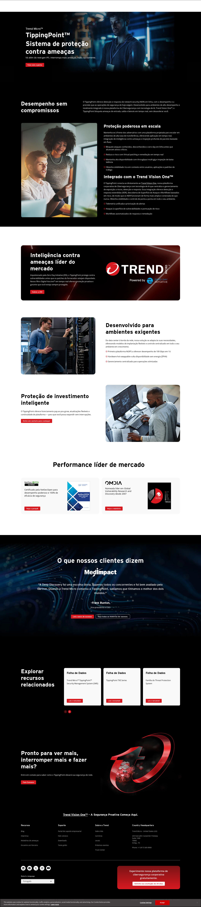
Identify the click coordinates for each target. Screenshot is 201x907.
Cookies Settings (146, 903)
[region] (100, 903)
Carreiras (98, 836)
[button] (69, 711)
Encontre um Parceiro (29, 845)
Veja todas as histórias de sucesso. (113, 617)
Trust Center (100, 850)
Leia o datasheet (75, 701)
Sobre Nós (99, 831)
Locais (97, 840)
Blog (22, 831)
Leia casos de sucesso (82, 617)
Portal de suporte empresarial (69, 831)
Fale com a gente (35, 65)
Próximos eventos (102, 845)
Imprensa (24, 836)
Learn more (55, 904)
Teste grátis (62, 845)
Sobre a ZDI (37, 292)
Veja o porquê (32, 508)
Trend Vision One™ (75, 814)
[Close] (197, 902)
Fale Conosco (28, 782)
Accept (162, 903)
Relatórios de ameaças (30, 840)
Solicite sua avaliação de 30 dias (148, 884)
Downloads (62, 840)
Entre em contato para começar (36, 421)
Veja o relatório (114, 508)
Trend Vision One (148, 183)
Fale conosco (63, 836)
